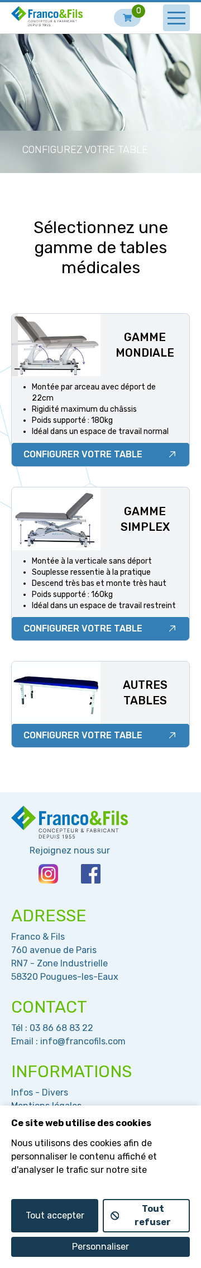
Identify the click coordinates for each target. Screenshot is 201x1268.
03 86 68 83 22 (61, 1028)
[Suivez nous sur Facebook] (90, 873)
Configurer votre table (82, 454)
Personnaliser (100, 1246)
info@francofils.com (83, 1041)
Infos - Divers (39, 1092)
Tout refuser (153, 1215)
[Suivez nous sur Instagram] (48, 873)
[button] (176, 17)
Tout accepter (55, 1215)
